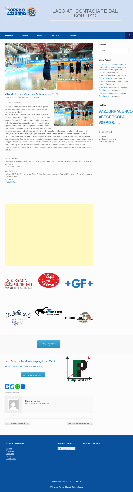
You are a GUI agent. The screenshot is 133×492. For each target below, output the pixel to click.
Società (25, 35)
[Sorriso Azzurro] (22, 12)
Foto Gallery (56, 35)
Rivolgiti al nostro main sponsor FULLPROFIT (23, 366)
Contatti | (69, 487)
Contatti (73, 35)
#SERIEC (117, 123)
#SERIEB (106, 122)
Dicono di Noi (11, 458)
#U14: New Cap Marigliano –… (79, 423)
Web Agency (54, 487)
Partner (8, 456)
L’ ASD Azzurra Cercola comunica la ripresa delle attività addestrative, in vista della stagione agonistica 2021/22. (112, 68)
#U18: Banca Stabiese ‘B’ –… (17, 423)
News (39, 35)
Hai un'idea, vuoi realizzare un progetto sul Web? (30, 361)
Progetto (9, 448)
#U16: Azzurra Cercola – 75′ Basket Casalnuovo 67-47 (112, 76)
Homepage (9, 35)
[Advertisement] (49, 235)
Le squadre (10, 453)
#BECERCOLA (112, 116)
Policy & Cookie (77, 487)
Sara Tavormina (33, 97)
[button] (129, 35)
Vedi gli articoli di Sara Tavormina (37, 403)
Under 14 (16, 392)
